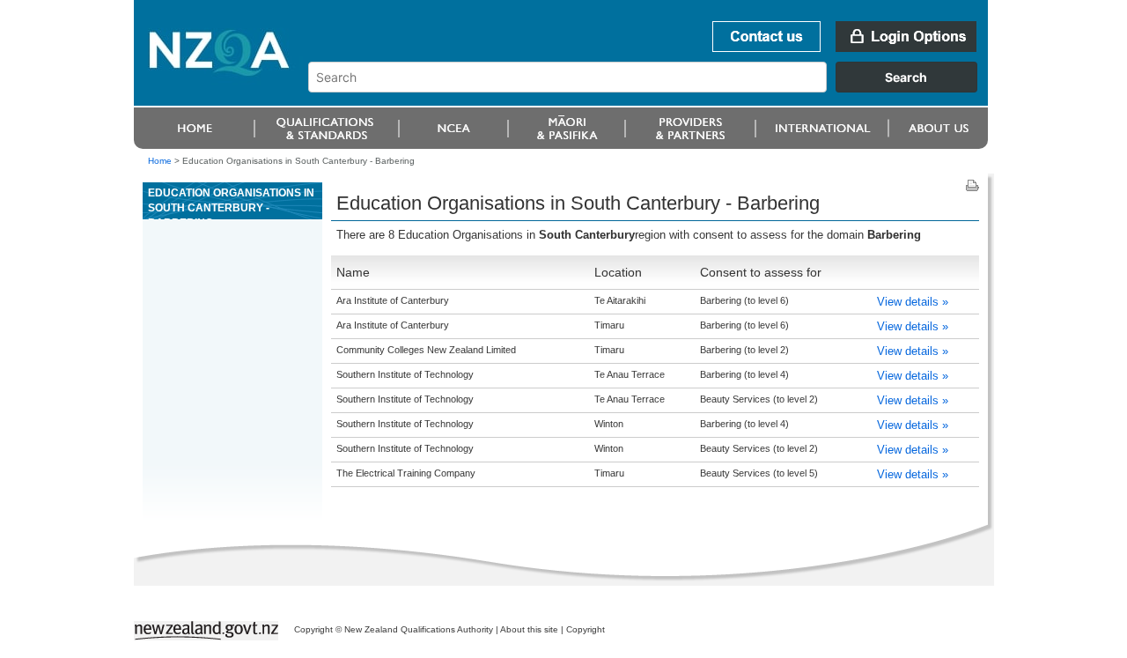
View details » (912, 301)
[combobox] (651, 88)
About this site (529, 629)
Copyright (585, 629)
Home (160, 161)
